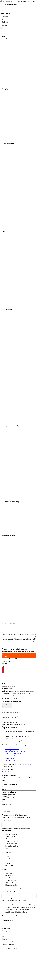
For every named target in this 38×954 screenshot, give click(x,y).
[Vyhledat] (2, 626)
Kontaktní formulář (9, 892)
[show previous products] (3, 644)
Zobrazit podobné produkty (12, 701)
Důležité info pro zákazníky (12, 895)
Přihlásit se (6, 825)
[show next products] (3, 646)
